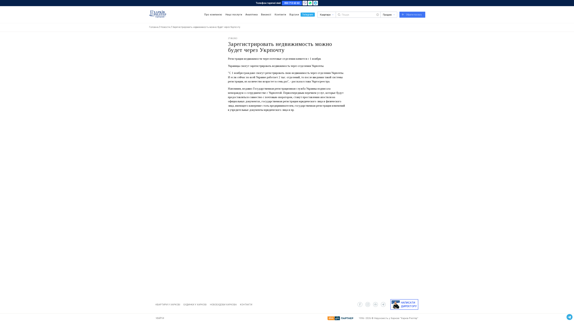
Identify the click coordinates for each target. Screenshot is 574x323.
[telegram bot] (375, 304)
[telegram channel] (383, 304)
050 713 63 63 (292, 3)
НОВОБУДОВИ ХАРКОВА (223, 304)
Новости (165, 27)
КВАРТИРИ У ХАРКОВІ (168, 304)
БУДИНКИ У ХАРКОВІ (195, 304)
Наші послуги (233, 14)
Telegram (307, 14)
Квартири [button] (325, 14)
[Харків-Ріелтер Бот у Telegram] (570, 317)
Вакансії (266, 14)
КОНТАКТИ (246, 304)
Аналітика (251, 14)
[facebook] (360, 304)
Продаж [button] (387, 14)
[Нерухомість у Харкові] (157, 14)
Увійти (160, 318)
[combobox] (358, 15)
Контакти (280, 14)
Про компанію (213, 14)
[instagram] (367, 304)
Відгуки (294, 14)
